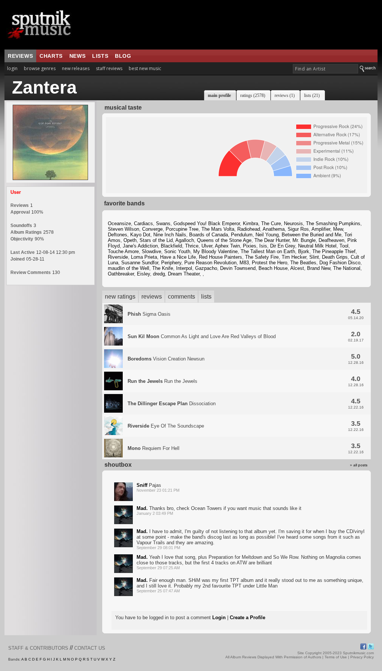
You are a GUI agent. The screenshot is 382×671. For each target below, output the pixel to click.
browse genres (40, 68)
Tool (343, 246)
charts (51, 56)
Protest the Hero (269, 262)
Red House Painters (220, 257)
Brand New (318, 268)
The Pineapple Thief (334, 251)
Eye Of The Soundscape (166, 426)
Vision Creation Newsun (166, 359)
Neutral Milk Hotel (317, 246)
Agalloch (184, 240)
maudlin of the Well (128, 268)
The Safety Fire (262, 257)
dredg (159, 274)
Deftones (117, 234)
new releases (76, 68)
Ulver (206, 246)
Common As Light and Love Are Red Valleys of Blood (202, 336)
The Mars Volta (217, 229)
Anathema (274, 229)
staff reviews (109, 68)
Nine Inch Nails (169, 234)
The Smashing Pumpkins (333, 223)
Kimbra (250, 223)
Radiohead (248, 229)
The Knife (162, 268)
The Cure (271, 223)
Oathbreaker (121, 274)
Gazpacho (206, 268)
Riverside (118, 257)
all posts (360, 465)
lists (100, 56)
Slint (314, 257)
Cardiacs (143, 223)
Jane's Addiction (140, 246)
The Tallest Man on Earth (268, 251)
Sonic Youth (177, 251)
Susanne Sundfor (139, 262)
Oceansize (119, 223)
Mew (338, 229)
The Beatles (303, 262)
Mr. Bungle (304, 240)
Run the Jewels (162, 381)
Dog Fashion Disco (339, 262)
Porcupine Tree (182, 229)
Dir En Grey (282, 246)
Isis (263, 246)
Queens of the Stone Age (224, 240)
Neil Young (267, 234)
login (12, 68)
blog (123, 56)
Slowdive (151, 251)
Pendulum (242, 234)
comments (181, 296)
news (77, 56)
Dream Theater (184, 274)
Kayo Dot (140, 234)
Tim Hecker (294, 257)
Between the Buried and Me (311, 234)
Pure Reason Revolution (210, 262)
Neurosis (293, 223)
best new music (145, 68)
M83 (244, 262)
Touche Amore (123, 251)
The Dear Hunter (271, 240)
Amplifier (320, 229)
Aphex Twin (227, 246)
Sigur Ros (298, 229)
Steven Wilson (123, 229)
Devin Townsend (238, 268)
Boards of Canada (208, 234)
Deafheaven (331, 240)
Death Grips (335, 257)
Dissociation (172, 403)
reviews (20, 56)
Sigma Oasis (149, 314)
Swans (163, 223)
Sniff (142, 485)
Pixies (249, 246)
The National (346, 268)
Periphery (171, 262)
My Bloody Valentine (215, 251)
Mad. (142, 508)
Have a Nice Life (178, 257)
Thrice (191, 246)
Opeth (130, 240)
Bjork (303, 251)
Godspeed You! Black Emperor (206, 223)
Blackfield (171, 246)
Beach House (273, 268)
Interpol (184, 268)
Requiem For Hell (153, 448)
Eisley (143, 274)
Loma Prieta (144, 257)
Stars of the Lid (156, 240)
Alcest (297, 268)
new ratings (120, 296)
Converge (152, 229)
